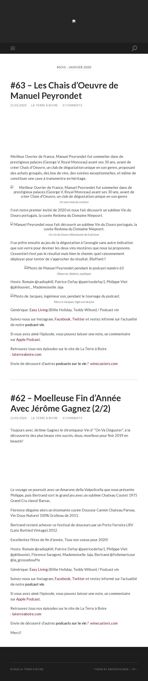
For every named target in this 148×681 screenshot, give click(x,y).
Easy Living (38, 310)
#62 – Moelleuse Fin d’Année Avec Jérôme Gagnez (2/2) (65, 403)
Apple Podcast (28, 339)
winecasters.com (104, 363)
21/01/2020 (18, 105)
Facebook (63, 319)
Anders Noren (118, 669)
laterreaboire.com (26, 354)
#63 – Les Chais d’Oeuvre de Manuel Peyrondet (64, 90)
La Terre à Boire (44, 105)
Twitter (78, 319)
